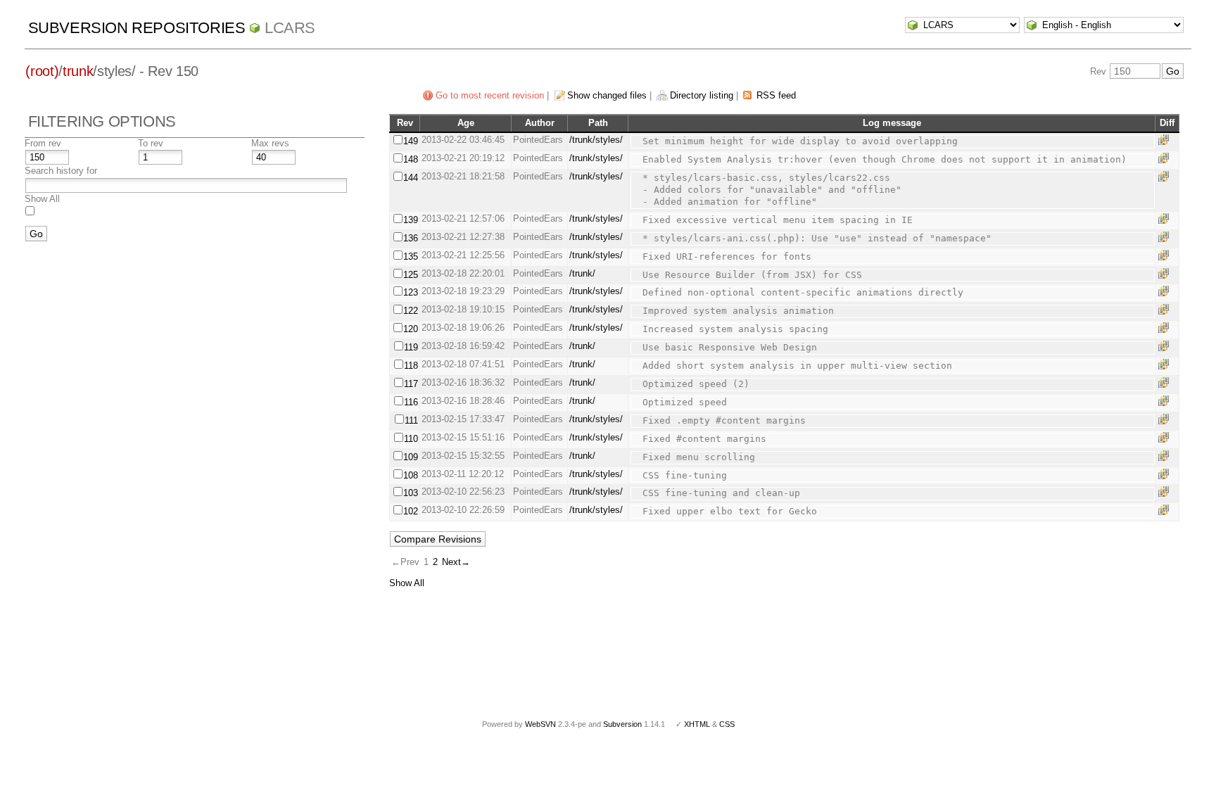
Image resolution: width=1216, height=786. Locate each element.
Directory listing (701, 95)
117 (411, 384)
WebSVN (540, 724)
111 (411, 420)
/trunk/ (582, 273)
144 (410, 177)
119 (411, 347)
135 (410, 256)
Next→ (456, 562)
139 (410, 220)
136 (410, 238)
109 (410, 457)
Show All (42, 199)
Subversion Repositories (137, 28)
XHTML (697, 724)
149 (410, 141)
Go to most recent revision (490, 95)
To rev (150, 143)
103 (410, 493)
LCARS (290, 28)
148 (410, 159)
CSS (727, 724)
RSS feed (776, 95)
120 (410, 329)
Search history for (61, 170)
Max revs (270, 143)
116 (411, 402)
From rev (43, 143)
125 (410, 275)
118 (411, 365)
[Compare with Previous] (1166, 139)
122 (410, 310)
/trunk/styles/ (596, 139)
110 (411, 438)
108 (410, 475)
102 (410, 511)
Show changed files (607, 95)
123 (410, 292)
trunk (78, 71)
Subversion (622, 724)
